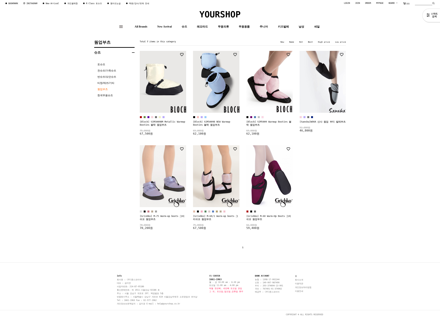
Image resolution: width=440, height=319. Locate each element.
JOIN (357, 3)
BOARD (392, 3)
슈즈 (184, 26)
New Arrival (164, 26)
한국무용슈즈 (105, 95)
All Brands (141, 26)
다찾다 (431, 16)
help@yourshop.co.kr (168, 303)
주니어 (264, 26)
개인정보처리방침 (303, 287)
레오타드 (202, 26)
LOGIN (347, 3)
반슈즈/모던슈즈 (106, 76)
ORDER (368, 3)
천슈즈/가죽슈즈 (106, 70)
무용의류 (223, 26)
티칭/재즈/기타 (105, 82)
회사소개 (299, 280)
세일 (317, 26)
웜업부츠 (102, 42)
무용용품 (244, 26)
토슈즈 (101, 64)
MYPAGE (379, 3)
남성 (301, 26)
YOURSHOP (220, 14)
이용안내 (299, 291)
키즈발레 (283, 26)
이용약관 (299, 283)
